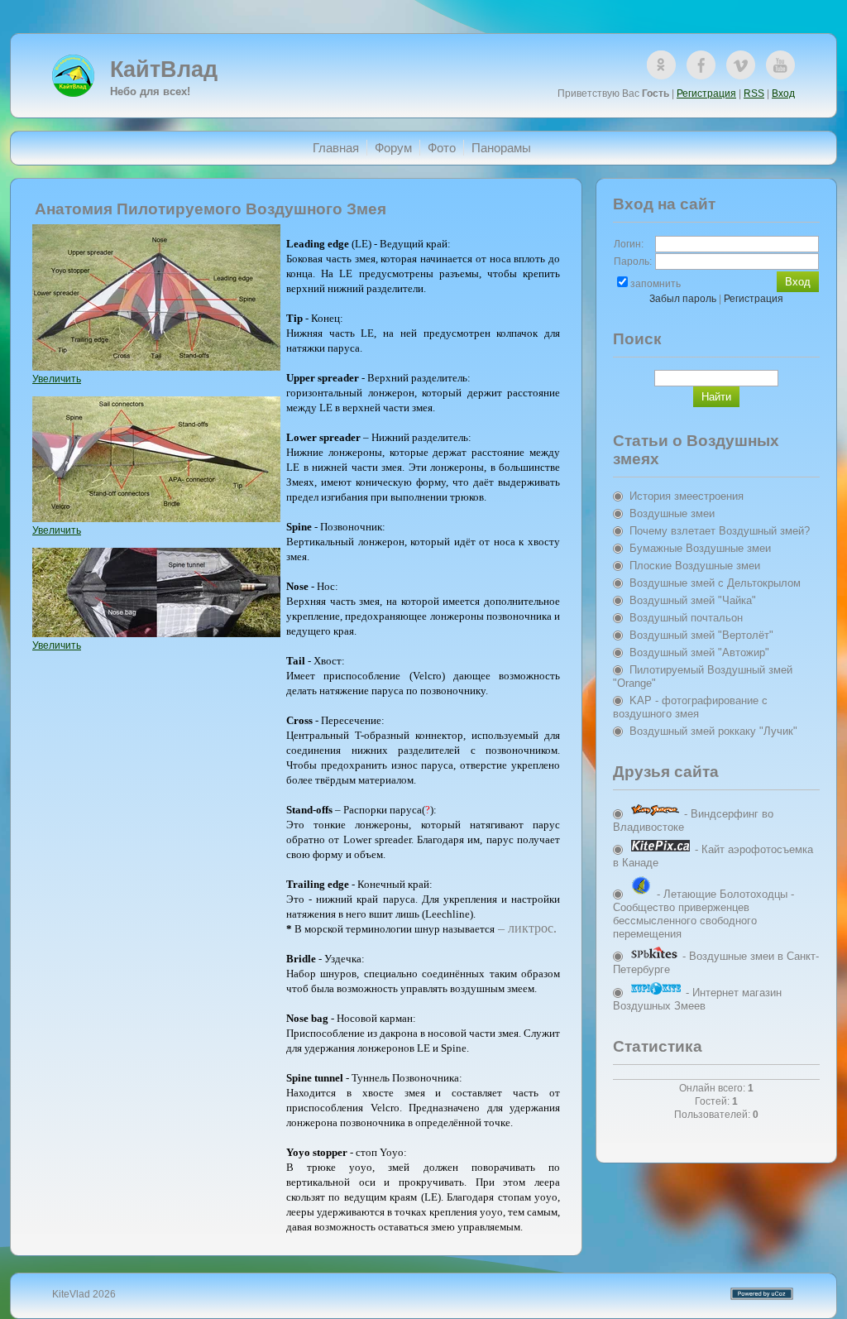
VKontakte (740, 64)
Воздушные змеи (672, 513)
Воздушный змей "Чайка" (692, 600)
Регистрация (706, 93)
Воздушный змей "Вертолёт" (701, 635)
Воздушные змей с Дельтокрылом (715, 583)
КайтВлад (164, 69)
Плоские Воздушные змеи (694, 565)
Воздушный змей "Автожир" (699, 652)
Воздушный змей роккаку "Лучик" (713, 731)
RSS (754, 93)
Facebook (701, 64)
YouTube (780, 64)
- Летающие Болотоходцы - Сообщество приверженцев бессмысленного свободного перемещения (703, 914)
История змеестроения (686, 496)
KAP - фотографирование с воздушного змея (690, 707)
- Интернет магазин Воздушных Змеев (697, 999)
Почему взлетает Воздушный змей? (719, 531)
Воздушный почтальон (686, 618)
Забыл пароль (682, 299)
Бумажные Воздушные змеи (700, 548)
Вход (783, 93)
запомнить (655, 284)
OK (661, 64)
